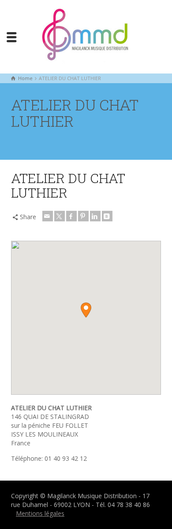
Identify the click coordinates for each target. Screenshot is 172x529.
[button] (86, 310)
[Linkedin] (95, 216)
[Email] (47, 216)
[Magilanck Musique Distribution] (86, 36)
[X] (59, 216)
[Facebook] (71, 216)
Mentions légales (40, 513)
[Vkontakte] (107, 216)
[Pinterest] (83, 216)
